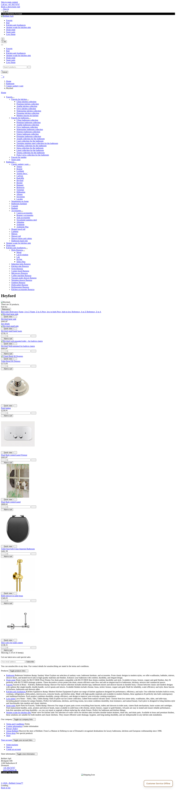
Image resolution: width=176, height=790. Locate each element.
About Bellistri (12, 731)
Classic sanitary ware (19, 164)
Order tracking (12, 745)
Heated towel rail (18, 229)
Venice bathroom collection (27, 134)
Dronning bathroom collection (28, 136)
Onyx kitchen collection (26, 108)
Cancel (4, 72)
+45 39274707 (9, 768)
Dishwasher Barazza (19, 285)
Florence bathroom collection (28, 132)
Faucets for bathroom (20, 118)
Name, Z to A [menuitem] (36, 312)
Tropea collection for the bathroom (30, 153)
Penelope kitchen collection (27, 104)
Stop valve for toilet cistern (12, 643)
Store (8, 735)
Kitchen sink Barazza (20, 266)
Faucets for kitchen (19, 99)
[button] (2, 69)
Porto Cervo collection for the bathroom (32, 155)
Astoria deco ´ (22, 173)
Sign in (9, 747)
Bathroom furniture (19, 204)
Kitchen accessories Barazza (22, 289)
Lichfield (20, 171)
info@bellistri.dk (10, 770)
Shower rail (16, 236)
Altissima (20, 222)
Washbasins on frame (20, 201)
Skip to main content (9, 2)
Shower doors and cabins (21, 238)
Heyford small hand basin (11, 331)
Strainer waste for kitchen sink (18, 27)
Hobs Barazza (17, 250)
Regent (19, 169)
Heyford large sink (8, 319)
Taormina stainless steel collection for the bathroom (37, 143)
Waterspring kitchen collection (28, 111)
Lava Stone (10, 34)
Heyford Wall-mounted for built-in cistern (18, 346)
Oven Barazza (17, 268)
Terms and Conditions (15, 724)
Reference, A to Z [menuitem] (79, 312)
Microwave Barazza (19, 273)
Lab (18, 257)
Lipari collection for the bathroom (30, 150)
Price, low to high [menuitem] (49, 312)
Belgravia (20, 187)
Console (14, 206)
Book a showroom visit (10, 7)
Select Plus (20, 262)
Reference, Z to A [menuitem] (94, 312)
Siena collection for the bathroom (29, 148)
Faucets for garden (18, 157)
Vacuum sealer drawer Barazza (23, 278)
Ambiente (20, 224)
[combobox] (15, 67)
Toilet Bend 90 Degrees (10, 361)
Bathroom (10, 162)
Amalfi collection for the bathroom (30, 139)
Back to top (5, 788)
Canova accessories (24, 213)
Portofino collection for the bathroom (31, 146)
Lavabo (19, 199)
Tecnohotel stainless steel (26, 220)
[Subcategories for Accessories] (22, 211)
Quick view (7, 317)
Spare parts (10, 32)
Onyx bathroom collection (27, 127)
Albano (19, 194)
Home (3, 92)
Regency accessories (24, 215)
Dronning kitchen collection (27, 113)
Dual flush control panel (11, 502)
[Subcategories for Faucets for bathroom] (30, 118)
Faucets (9, 20)
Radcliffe (20, 178)
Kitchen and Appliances (16, 25)
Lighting (14, 231)
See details (5, 324)
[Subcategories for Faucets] (13, 97)
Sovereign (20, 197)
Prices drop (11, 733)
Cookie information (14, 726)
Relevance (6, 309)
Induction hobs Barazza (21, 264)
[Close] (2, 44)
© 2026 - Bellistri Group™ (12, 783)
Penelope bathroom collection (28, 122)
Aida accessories (23, 217)
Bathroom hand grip (19, 241)
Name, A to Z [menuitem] (24, 312)
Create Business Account (11, 14)
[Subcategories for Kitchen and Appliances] (27, 248)
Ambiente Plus (22, 227)
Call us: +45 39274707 (10, 4)
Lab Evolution (22, 255)
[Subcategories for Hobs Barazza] (24, 250)
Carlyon (19, 176)
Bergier (19, 183)
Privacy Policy (12, 729)
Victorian (20, 190)
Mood (18, 252)
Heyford (19, 180)
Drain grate (10, 30)
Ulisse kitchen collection (26, 102)
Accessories (16, 211)
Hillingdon (20, 192)
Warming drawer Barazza (21, 280)
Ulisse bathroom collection (27, 120)
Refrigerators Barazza (20, 287)
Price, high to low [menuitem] (64, 312)
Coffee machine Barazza (21, 275)
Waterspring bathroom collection (29, 129)
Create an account (13, 749)
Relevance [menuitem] (14, 312)
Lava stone (11, 698)
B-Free (19, 259)
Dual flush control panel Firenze (14, 455)
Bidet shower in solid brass (12, 596)
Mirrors (14, 234)
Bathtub (14, 208)
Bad (8, 23)
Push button (6, 408)
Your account (6, 740)
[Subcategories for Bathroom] (15, 162)
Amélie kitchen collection (26, 106)
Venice (19, 166)
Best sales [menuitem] (5, 312)
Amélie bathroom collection (27, 125)
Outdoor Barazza (18, 282)
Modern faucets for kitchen (27, 115)
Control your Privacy (9, 772)
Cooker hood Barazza (20, 271)
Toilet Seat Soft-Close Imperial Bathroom (18, 549)
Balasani (19, 185)
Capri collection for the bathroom (29, 141)
